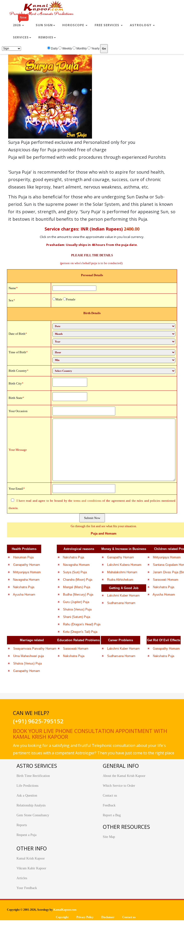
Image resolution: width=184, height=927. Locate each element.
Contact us (110, 795)
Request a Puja (26, 835)
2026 (20, 23)
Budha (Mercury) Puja (78, 594)
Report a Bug (112, 815)
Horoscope (73, 25)
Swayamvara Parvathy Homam (34, 648)
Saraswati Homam (165, 579)
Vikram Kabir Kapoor (31, 868)
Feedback (109, 805)
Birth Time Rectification (33, 776)
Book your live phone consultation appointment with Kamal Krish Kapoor (90, 733)
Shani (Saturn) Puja (76, 617)
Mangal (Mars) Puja (76, 587)
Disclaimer (107, 917)
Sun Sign (44, 25)
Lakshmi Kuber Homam (123, 595)
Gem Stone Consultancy (33, 815)
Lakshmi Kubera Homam (124, 565)
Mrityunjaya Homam (27, 572)
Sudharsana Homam (121, 603)
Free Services (107, 25)
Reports (22, 825)
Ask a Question (27, 795)
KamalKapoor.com (64, 909)
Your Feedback (27, 888)
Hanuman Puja (23, 557)
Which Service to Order (119, 785)
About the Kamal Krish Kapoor (124, 776)
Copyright (62, 917)
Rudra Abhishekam (120, 579)
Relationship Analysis (31, 805)
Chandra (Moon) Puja (77, 579)
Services (21, 37)
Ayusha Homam (24, 594)
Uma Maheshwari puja (28, 656)
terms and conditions (87, 500)
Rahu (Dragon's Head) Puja (81, 624)
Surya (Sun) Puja (75, 572)
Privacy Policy (84, 917)
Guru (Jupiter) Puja (76, 602)
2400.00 (131, 229)
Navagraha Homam (26, 579)
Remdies (45, 37)
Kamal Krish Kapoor (31, 858)
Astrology (141, 25)
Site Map (109, 837)
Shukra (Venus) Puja (77, 609)
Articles (22, 878)
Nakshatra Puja (23, 587)
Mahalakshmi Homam (122, 572)
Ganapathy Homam (26, 565)
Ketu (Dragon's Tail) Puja (80, 632)
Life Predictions (27, 785)
